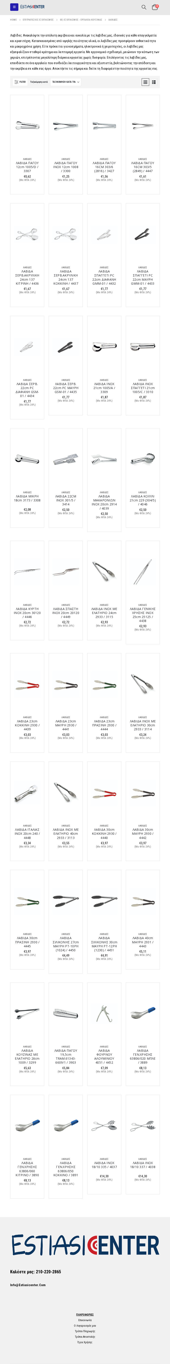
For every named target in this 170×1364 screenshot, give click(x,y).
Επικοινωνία (85, 1320)
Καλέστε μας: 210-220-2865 (35, 1271)
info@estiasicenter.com (28, 1285)
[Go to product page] (27, 126)
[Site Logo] (32, 7)
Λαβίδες (27, 159)
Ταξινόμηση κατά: (39, 82)
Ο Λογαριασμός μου (85, 1325)
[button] (14, 7)
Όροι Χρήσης (84, 1342)
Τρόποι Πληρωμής (85, 1331)
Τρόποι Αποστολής (85, 1336)
